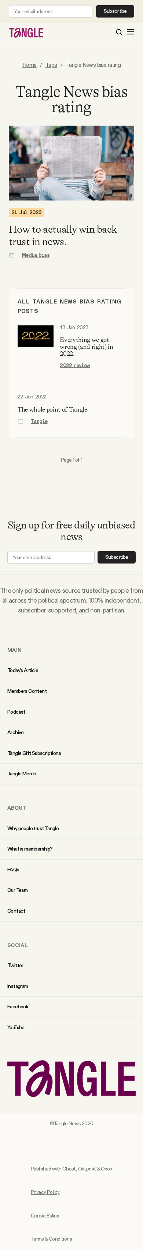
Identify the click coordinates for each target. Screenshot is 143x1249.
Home (29, 64)
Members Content (27, 691)
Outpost (87, 1168)
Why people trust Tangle (33, 828)
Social (17, 945)
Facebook (17, 1006)
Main (14, 650)
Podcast (16, 711)
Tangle (39, 421)
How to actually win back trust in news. (63, 236)
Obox (107, 1168)
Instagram (17, 986)
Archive (15, 732)
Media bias (36, 255)
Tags (51, 64)
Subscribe (115, 11)
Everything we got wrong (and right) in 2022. (86, 346)
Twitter (15, 965)
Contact (16, 911)
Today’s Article (22, 670)
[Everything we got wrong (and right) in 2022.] (36, 347)
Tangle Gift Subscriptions (34, 753)
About (16, 808)
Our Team (17, 890)
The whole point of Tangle (52, 409)
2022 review (75, 365)
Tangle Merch (21, 773)
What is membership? (30, 848)
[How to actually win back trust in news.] (71, 163)
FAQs (13, 869)
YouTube (16, 1027)
